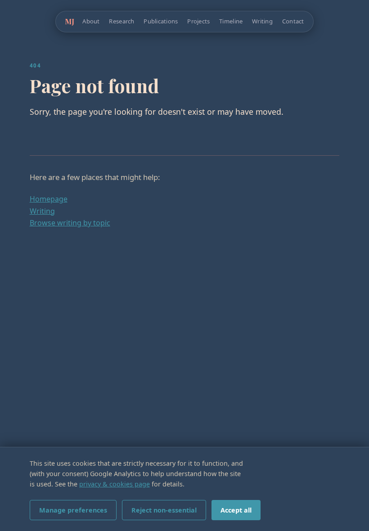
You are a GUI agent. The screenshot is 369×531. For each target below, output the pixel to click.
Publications (161, 21)
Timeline (231, 21)
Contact (293, 21)
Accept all (236, 510)
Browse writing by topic (70, 223)
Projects (198, 21)
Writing (262, 21)
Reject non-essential (164, 510)
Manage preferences (73, 510)
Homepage (49, 199)
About (90, 21)
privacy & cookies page (114, 484)
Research (121, 21)
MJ (69, 21)
